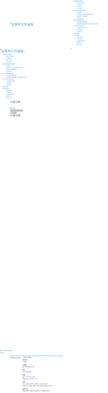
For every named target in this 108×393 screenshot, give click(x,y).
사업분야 (79, 5)
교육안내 (79, 31)
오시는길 (79, 8)
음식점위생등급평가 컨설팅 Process (87, 24)
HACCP (79, 12)
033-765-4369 (30, 377)
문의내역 (79, 44)
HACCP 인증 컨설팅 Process (85, 14)
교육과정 (79, 29)
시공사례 (79, 18)
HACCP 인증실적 (82, 16)
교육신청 (79, 39)
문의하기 (79, 43)
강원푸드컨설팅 (7, 54)
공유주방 (5, 86)
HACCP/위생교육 (8, 79)
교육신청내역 (81, 41)
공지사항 (79, 37)
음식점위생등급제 (82, 22)
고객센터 (5, 88)
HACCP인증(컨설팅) (9, 64)
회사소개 (79, 6)
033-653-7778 (32, 379)
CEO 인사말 (80, 3)
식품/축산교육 (81, 27)
